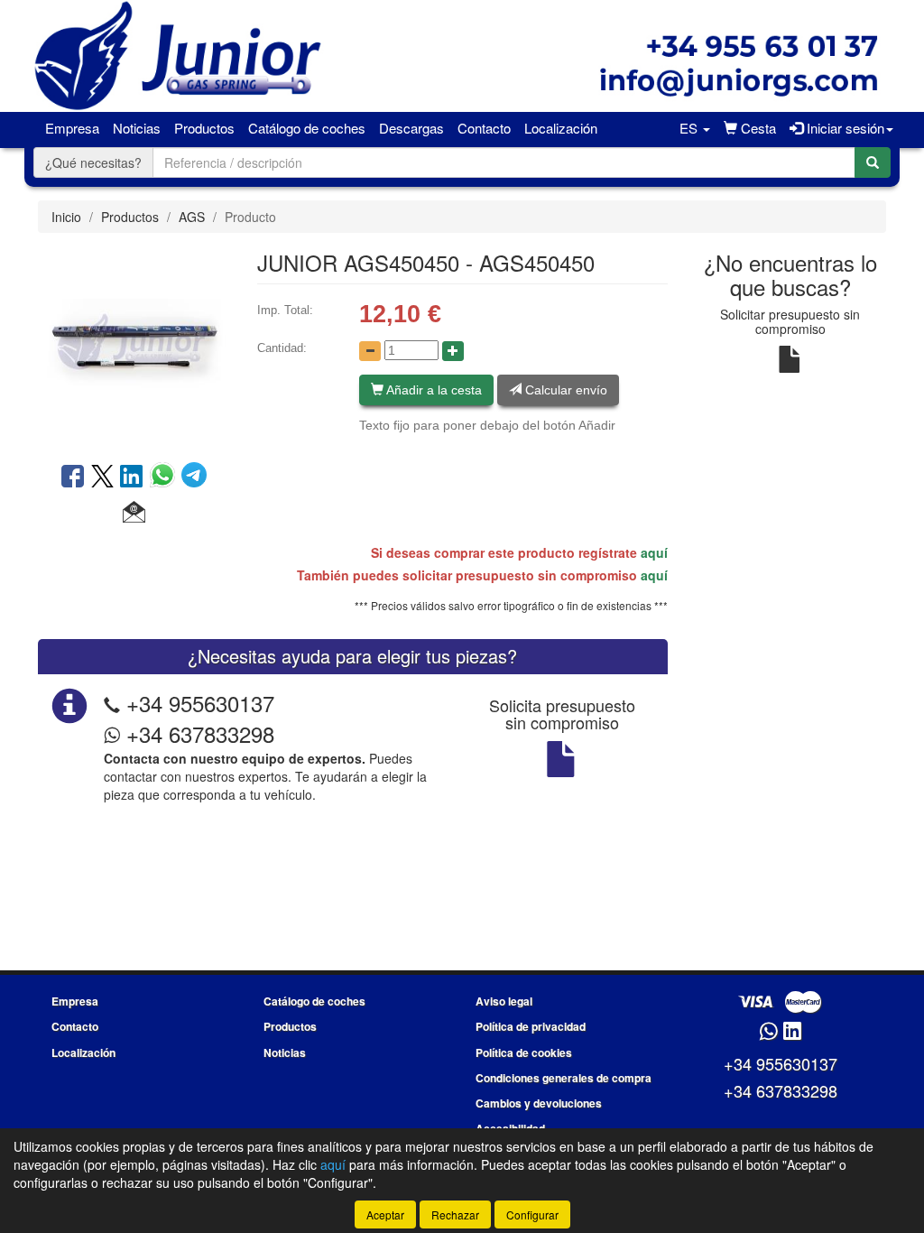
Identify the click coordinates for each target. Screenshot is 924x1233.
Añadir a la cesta (432, 390)
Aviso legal (504, 1001)
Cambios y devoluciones (539, 1103)
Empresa (72, 127)
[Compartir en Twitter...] (102, 477)
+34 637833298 (197, 733)
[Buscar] (873, 162)
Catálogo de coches (306, 127)
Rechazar (455, 1214)
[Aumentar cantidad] (453, 351)
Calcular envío (564, 390)
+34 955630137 (200, 702)
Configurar (532, 1214)
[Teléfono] (112, 702)
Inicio (66, 217)
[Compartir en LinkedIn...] (131, 477)
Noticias (137, 127)
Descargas (411, 127)
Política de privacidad (531, 1026)
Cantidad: (282, 348)
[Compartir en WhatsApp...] (165, 477)
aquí (654, 552)
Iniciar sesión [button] (843, 127)
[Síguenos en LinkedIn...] (792, 1032)
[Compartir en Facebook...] (72, 477)
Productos (204, 127)
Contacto (484, 127)
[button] (694, 128)
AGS (192, 217)
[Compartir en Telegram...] (194, 477)
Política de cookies (524, 1052)
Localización (560, 127)
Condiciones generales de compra (563, 1078)
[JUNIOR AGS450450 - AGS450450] (134, 345)
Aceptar (385, 1214)
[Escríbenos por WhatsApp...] (768, 1032)
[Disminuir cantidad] (370, 351)
